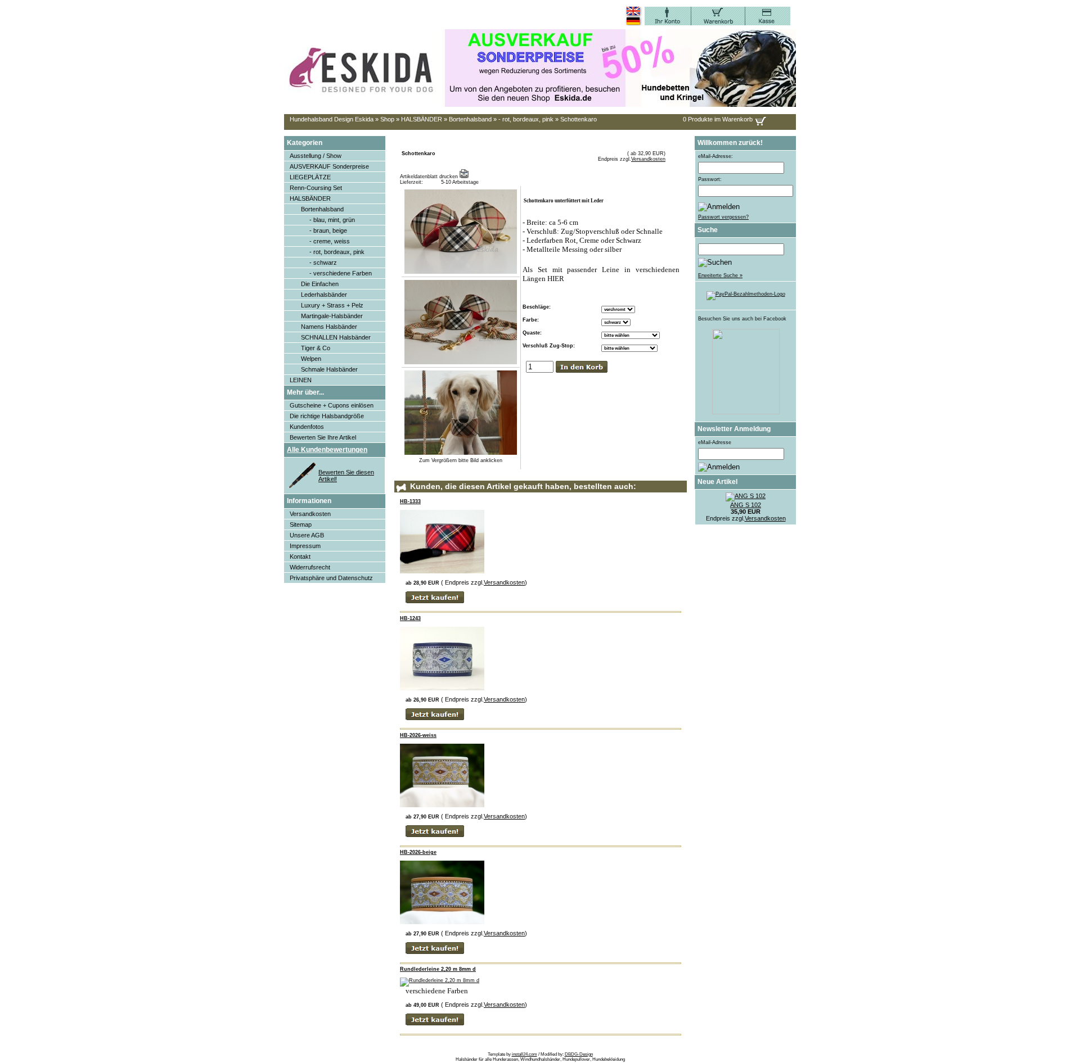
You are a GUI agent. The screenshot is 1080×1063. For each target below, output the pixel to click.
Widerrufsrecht (310, 567)
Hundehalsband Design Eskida (332, 119)
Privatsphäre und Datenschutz (331, 578)
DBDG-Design (579, 1054)
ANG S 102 (745, 504)
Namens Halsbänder (329, 326)
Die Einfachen (320, 284)
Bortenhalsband (470, 119)
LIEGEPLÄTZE (310, 177)
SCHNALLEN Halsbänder (336, 337)
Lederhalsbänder (324, 294)
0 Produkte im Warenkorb (718, 119)
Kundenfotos (307, 426)
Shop (387, 119)
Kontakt (300, 556)
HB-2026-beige (418, 852)
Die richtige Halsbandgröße (327, 416)
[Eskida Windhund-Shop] (746, 412)
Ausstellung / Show (315, 155)
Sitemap (301, 524)
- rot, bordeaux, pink (526, 119)
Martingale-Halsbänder (332, 316)
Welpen (311, 358)
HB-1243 (410, 618)
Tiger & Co (315, 348)
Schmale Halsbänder (329, 369)
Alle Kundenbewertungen (327, 450)
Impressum (305, 545)
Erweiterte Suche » (720, 275)
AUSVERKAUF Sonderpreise (329, 166)
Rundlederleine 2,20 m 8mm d (438, 969)
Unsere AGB (307, 535)
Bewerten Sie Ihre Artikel (323, 437)
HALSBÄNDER (421, 119)
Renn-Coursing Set (316, 187)
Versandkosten (310, 513)
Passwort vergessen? (723, 217)
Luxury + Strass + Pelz (332, 305)
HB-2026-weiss (418, 735)
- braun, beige (328, 230)
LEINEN (301, 380)
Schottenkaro (578, 119)
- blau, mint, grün (332, 219)
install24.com (524, 1054)
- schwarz (323, 262)
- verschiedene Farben (340, 273)
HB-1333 (410, 501)
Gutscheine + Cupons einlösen (332, 405)
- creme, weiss (329, 241)
